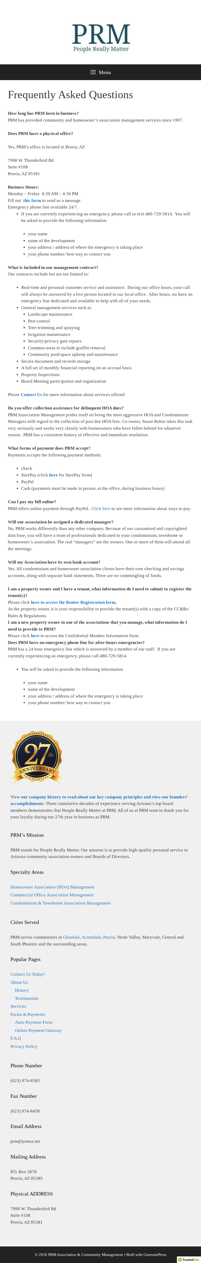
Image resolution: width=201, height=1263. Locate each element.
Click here (100, 508)
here (53, 474)
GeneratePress (154, 1254)
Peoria (109, 937)
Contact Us (31, 394)
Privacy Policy (23, 1046)
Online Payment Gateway (38, 1030)
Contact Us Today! (27, 974)
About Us (19, 982)
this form (32, 200)
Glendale (71, 937)
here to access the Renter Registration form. (73, 602)
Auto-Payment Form (33, 1022)
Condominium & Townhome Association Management (60, 903)
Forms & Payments (27, 1014)
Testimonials (26, 998)
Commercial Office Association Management (52, 894)
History (22, 990)
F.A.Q (15, 1038)
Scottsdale (91, 937)
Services (18, 1006)
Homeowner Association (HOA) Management (52, 887)
